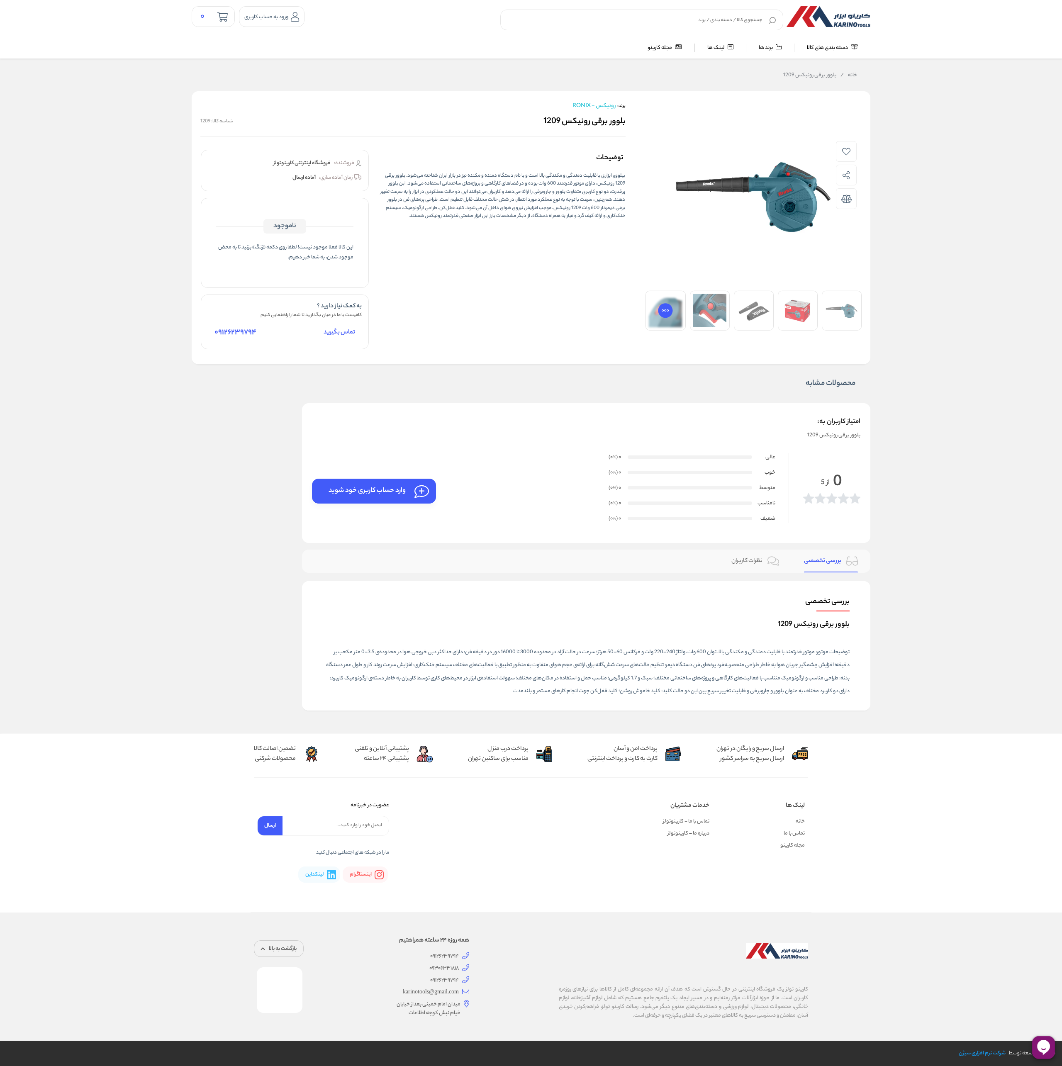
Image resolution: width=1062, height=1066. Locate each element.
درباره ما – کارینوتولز (688, 833)
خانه (848, 75)
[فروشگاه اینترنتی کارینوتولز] (828, 16)
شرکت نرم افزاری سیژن (982, 1053)
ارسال (270, 825)
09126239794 (235, 332)
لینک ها (716, 48)
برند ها (766, 48)
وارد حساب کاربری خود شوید (367, 490)
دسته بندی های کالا (828, 48)
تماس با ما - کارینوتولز (686, 821)
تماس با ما (794, 833)
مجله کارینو (660, 48)
